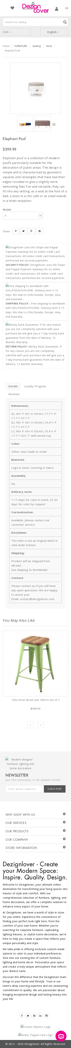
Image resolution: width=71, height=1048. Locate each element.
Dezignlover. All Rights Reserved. (45, 1044)
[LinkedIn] (40, 1015)
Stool (49, 46)
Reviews (14, 394)
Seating (37, 46)
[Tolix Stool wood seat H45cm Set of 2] (35, 663)
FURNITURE (21, 46)
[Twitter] (28, 1015)
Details (13, 386)
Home (6, 46)
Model (7, 209)
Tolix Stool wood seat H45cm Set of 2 (35, 700)
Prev (30, 725)
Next (54, 124)
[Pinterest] (34, 1015)
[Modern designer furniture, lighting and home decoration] (35, 7)
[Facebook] (22, 1015)
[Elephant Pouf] (35, 88)
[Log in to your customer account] (56, 9)
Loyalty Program (35, 386)
